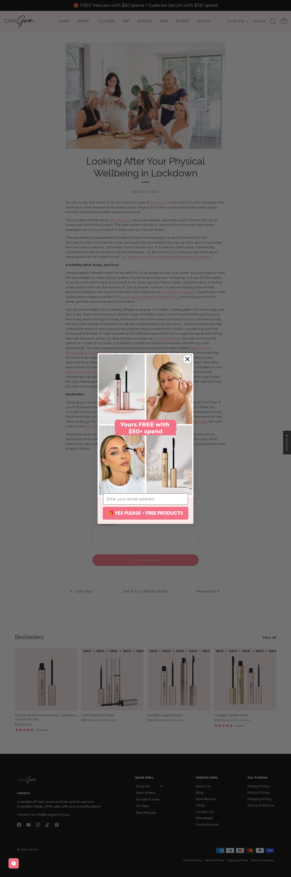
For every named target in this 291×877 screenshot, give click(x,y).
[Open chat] (14, 863)
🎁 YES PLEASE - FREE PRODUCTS (145, 513)
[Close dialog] (187, 359)
